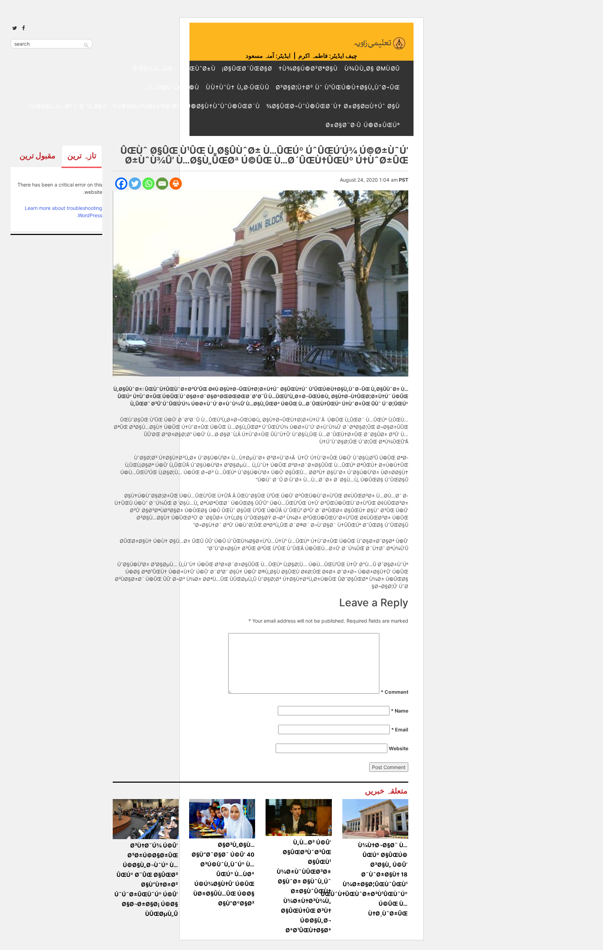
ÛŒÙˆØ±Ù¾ (197, 68)
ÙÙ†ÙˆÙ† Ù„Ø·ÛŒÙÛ (237, 87)
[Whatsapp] (148, 183)
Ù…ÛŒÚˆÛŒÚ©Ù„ (172, 87)
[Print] (176, 183)
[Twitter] (135, 183)
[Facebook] (121, 183)
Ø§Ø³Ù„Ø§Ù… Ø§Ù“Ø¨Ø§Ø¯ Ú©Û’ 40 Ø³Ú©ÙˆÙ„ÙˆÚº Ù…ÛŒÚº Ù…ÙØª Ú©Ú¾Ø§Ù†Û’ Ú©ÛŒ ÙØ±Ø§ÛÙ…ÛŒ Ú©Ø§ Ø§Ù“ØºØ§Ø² (223, 874)
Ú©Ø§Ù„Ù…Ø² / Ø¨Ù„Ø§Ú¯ (67, 105)
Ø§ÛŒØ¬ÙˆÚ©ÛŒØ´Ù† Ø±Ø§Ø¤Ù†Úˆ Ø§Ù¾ (333, 105)
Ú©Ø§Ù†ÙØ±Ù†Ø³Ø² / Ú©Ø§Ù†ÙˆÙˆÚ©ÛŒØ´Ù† (186, 105)
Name (399, 711)
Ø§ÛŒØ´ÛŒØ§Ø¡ (247, 68)
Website (398, 748)
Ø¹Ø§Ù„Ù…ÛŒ (153, 68)
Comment (394, 692)
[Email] (162, 183)
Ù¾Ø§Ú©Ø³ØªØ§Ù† (308, 68)
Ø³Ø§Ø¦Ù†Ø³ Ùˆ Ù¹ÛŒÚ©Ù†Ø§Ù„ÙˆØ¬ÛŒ (338, 87)
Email (399, 729)
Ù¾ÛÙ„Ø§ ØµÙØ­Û (372, 68)
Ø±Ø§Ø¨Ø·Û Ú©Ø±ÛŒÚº (363, 124)
